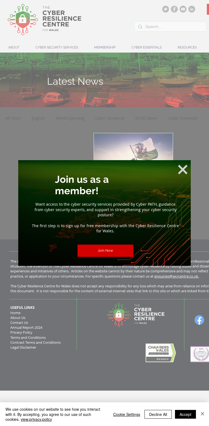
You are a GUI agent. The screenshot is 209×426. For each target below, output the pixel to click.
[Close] (202, 414)
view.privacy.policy (36, 419)
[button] (183, 169)
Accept (185, 414)
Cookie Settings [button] (126, 414)
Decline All (158, 414)
